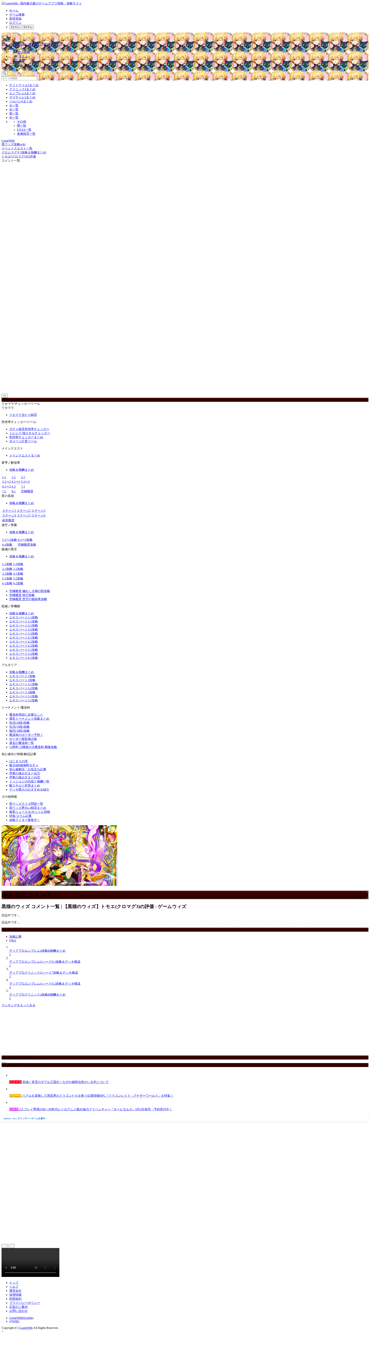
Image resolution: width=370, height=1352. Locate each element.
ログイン (15, 22)
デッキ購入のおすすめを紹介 (29, 789)
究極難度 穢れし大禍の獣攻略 (29, 591)
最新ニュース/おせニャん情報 (29, 811)
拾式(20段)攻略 (19, 722)
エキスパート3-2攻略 (23, 629)
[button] (188, 65)
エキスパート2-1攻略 (23, 621)
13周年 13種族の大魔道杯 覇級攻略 (33, 747)
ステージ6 (38, 515)
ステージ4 (9, 515)
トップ (13, 1282)
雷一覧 (13, 113)
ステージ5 (24, 515)
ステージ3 (38, 510)
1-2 (14, 477)
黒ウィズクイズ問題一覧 (26, 803)
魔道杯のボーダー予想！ (26, 734)
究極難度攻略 (27, 544)
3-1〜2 (6, 481)
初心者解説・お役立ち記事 (27, 769)
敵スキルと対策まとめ (24, 785)
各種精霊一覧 (26, 133)
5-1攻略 (7, 578)
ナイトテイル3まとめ (24, 85)
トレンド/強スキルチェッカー (29, 433)
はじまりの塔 (18, 761)
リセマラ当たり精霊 (23, 414)
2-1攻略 (7, 568)
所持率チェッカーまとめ (26, 437)
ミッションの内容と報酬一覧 (29, 781)
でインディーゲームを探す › (25, 1118)
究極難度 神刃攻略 (22, 595)
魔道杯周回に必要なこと (26, 714)
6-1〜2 (6, 486)
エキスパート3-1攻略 (23, 625)
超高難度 (8, 520)
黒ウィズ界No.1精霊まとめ (27, 807)
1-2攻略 (18, 564)
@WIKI (14, 1321)
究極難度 (27, 491)
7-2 (4, 491)
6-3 (14, 486)
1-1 (4, 477)
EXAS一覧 (24, 129)
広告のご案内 (18, 1306)
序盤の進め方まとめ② (24, 777)
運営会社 (15, 1290)
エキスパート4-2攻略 (23, 641)
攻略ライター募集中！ (24, 820)
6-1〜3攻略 (25, 539)
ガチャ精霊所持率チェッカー (29, 429)
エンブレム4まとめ (22, 93)
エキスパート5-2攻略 (23, 653)
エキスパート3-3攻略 (23, 633)
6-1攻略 (7, 583)
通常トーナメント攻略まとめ (29, 718)
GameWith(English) (21, 1317)
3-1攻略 (18, 568)
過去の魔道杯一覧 (21, 743)
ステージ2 (24, 510)
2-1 (23, 477)
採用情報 (15, 1294)
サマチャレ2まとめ (22, 97)
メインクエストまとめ (24, 455)
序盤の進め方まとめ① (24, 773)
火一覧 (13, 105)
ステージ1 (9, 510)
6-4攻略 (7, 544)
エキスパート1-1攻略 (23, 617)
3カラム (28, 27)
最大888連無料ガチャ (24, 765)
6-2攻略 (18, 583)
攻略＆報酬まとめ (21, 469)
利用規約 (15, 1298)
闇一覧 (21, 125)
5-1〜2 (25, 481)
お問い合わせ (18, 1311)
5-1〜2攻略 (9, 539)
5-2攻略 (18, 578)
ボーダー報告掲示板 (23, 739)
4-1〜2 (16, 481)
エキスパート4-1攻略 (23, 637)
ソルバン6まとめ (20, 101)
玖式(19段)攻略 (19, 726)
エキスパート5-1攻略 (23, 649)
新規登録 (15, 18)
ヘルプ (13, 1286)
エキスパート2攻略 (22, 680)
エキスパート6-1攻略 (23, 657)
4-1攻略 (18, 573)
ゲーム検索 (17, 14)
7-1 (23, 486)
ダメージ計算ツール (23, 441)
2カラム (15, 27)
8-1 (14, 491)
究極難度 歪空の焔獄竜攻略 (28, 599)
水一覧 (13, 109)
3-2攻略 (7, 573)
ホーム (13, 10)
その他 (21, 121)
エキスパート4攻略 (22, 692)
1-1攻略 (7, 564)
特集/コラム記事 (20, 816)
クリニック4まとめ (22, 89)
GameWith (26, 1327)
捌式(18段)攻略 (19, 730)
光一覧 (13, 117)
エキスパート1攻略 (22, 676)
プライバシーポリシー (24, 1302)
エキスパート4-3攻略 (23, 645)
